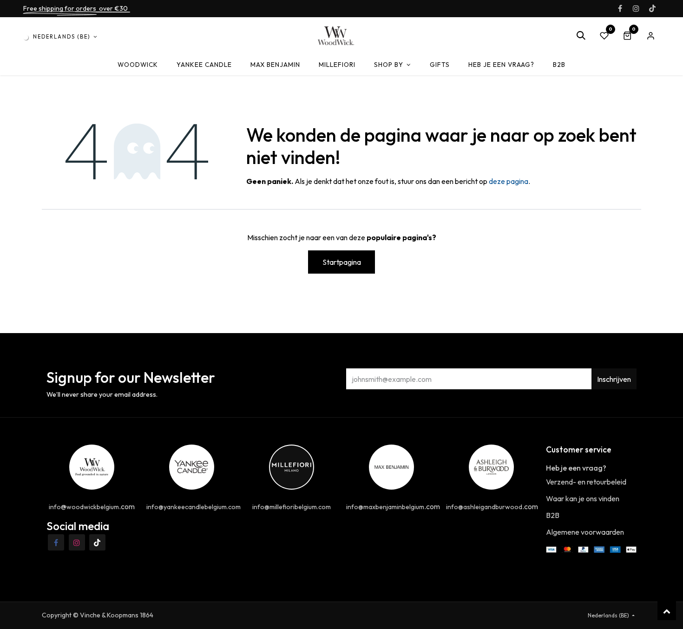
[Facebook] (619, 8)
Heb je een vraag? (576, 467)
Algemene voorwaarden (585, 532)
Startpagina (341, 262)
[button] (580, 35)
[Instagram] (636, 8)
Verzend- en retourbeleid (586, 481)
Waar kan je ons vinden (582, 498)
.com (393, 506)
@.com (92, 506)
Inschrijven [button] (614, 379)
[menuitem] (137, 64)
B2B (552, 515)
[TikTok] (652, 8)
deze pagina (508, 181)
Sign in (650, 35)
